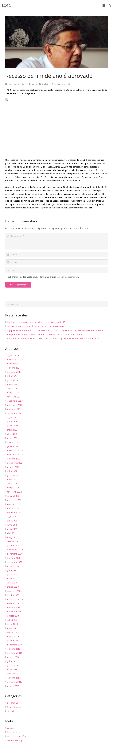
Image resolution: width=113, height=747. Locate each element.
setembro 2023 (14, 413)
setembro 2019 (14, 611)
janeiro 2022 (13, 495)
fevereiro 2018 (14, 673)
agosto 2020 (13, 566)
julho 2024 (12, 376)
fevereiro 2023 (14, 442)
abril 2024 (12, 388)
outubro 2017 (13, 677)
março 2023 (13, 438)
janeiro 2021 (13, 545)
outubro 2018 (13, 648)
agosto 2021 (13, 516)
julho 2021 (12, 520)
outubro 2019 (13, 607)
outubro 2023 (13, 409)
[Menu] (104, 5)
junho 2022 (12, 475)
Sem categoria (14, 707)
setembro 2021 (14, 512)
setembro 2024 (14, 371)
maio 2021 (12, 529)
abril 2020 (12, 582)
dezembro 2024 (15, 359)
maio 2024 (12, 384)
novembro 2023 (15, 405)
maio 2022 (12, 479)
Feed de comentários (17, 736)
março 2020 (13, 586)
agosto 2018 (13, 657)
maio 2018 (12, 669)
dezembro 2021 (15, 500)
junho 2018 (12, 665)
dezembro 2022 (15, 450)
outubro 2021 (13, 508)
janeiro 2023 (13, 446)
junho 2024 (12, 380)
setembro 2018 (14, 653)
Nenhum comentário (63, 84)
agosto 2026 (13, 355)
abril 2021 (12, 533)
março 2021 (13, 537)
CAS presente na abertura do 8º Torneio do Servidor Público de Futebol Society (44, 334)
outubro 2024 (13, 367)
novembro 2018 (15, 644)
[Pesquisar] (110, 5)
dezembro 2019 (15, 599)
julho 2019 (12, 619)
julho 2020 (12, 570)
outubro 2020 (13, 557)
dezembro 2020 (15, 549)
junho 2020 (12, 574)
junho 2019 (12, 624)
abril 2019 (12, 632)
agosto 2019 (13, 615)
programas (12, 702)
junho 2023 (12, 425)
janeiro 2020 (13, 595)
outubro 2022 (13, 458)
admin (34, 84)
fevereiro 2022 (14, 491)
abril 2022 (12, 483)
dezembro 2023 (15, 400)
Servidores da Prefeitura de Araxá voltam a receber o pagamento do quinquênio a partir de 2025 (53, 338)
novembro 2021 (15, 504)
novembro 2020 (15, 553)
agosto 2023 (13, 417)
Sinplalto (45, 84)
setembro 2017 (14, 681)
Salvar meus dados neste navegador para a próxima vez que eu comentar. (43, 276)
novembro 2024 (15, 363)
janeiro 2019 (13, 640)
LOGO (6, 5)
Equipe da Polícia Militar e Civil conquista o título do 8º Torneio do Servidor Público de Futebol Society (55, 330)
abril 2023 (12, 433)
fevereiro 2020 (14, 591)
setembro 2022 (14, 462)
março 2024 (13, 392)
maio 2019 (12, 628)
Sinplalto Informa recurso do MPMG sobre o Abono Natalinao (36, 326)
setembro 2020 (14, 562)
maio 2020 (12, 578)
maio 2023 (12, 429)
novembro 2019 (15, 603)
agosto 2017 (13, 686)
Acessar (11, 727)
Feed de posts (14, 732)
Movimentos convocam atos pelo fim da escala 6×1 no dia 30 (36, 322)
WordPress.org (14, 740)
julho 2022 (12, 471)
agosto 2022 (13, 467)
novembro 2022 (15, 454)
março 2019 (13, 636)
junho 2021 (12, 524)
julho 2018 (12, 661)
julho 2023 (12, 421)
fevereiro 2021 (14, 541)
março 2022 (13, 487)
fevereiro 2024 (14, 396)
